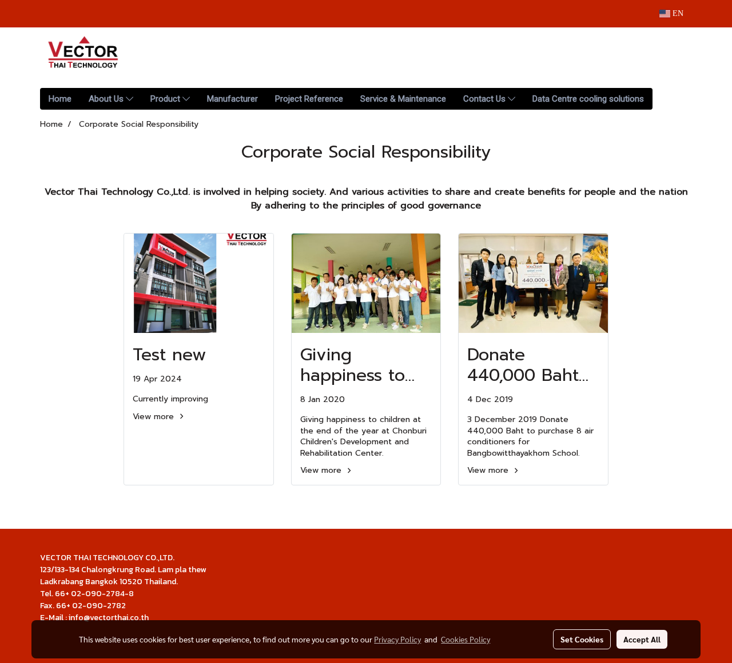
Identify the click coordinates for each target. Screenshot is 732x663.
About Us (107, 99)
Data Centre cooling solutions (588, 99)
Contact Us (485, 99)
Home (60, 99)
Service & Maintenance (403, 99)
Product (166, 99)
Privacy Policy (397, 639)
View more (155, 417)
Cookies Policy (465, 639)
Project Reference (309, 99)
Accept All (642, 639)
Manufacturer (232, 99)
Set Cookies (581, 639)
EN (676, 13)
